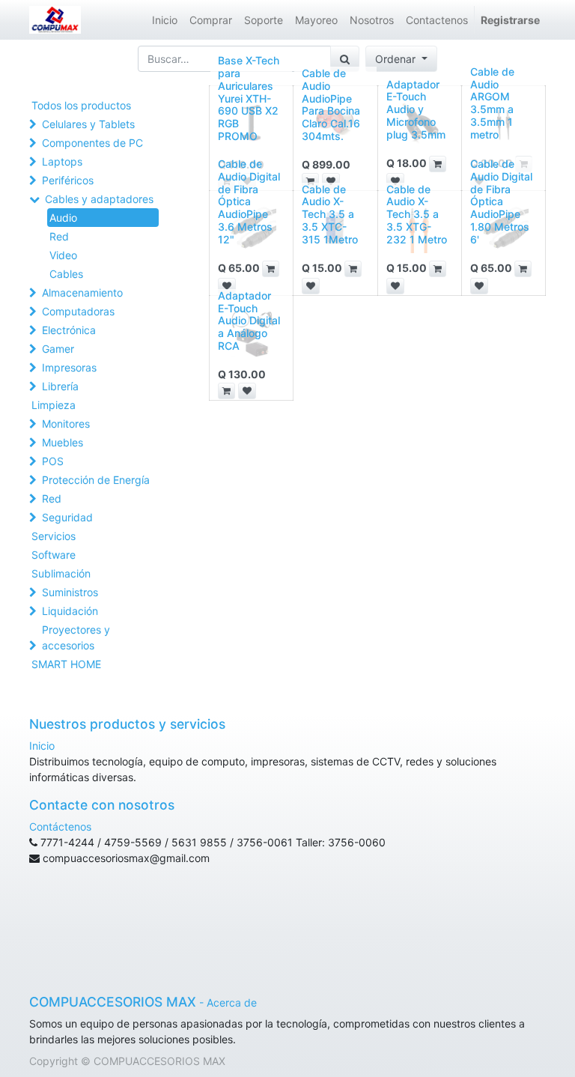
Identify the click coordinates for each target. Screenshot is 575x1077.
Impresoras (69, 367)
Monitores (66, 423)
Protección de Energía (96, 479)
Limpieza (53, 404)
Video (63, 255)
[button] (401, 59)
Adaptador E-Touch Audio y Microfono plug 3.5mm (415, 109)
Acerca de (232, 1002)
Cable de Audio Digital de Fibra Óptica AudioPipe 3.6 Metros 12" (249, 201)
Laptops (62, 161)
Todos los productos (81, 105)
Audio (63, 217)
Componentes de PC (92, 142)
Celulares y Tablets (88, 124)
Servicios (53, 536)
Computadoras (78, 311)
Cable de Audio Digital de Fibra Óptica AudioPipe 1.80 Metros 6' (501, 201)
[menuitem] (164, 20)
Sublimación (61, 573)
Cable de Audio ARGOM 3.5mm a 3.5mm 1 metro (492, 103)
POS (53, 461)
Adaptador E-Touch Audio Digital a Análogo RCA (249, 320)
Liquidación (70, 610)
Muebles (62, 442)
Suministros (70, 592)
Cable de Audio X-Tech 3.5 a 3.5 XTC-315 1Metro (330, 214)
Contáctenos (60, 826)
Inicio (42, 745)
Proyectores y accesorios (76, 637)
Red (59, 236)
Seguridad (67, 517)
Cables (66, 273)
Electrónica (69, 330)
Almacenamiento (82, 292)
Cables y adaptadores (99, 198)
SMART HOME (66, 664)
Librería (60, 386)
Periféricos (68, 180)
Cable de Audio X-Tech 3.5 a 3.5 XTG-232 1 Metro (416, 214)
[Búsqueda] (344, 59)
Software (53, 554)
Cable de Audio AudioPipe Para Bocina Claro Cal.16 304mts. (331, 104)
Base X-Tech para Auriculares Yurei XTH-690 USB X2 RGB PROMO (248, 98)
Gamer (58, 348)
